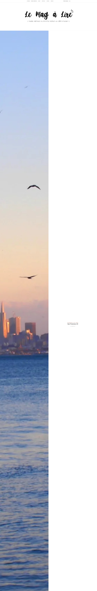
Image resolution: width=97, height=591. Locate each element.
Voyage (77, 322)
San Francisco (70, 322)
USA (74, 322)
